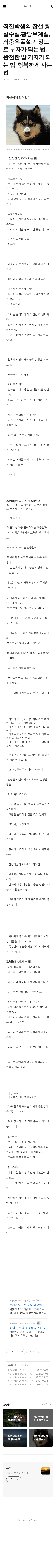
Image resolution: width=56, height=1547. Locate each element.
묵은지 (10, 1468)
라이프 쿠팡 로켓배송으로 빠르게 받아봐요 (27, 1328)
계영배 (10, 1364)
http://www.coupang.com (22, 1300)
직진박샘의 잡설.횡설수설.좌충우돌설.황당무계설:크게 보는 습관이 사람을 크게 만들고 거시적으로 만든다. (18, 1377)
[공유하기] (18, 1351)
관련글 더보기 (47, 1404)
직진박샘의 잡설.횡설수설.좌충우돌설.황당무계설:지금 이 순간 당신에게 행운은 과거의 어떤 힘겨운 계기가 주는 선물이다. (18, 1370)
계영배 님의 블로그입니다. (17, 1473)
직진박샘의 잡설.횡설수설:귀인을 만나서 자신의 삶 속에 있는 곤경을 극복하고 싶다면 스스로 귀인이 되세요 (18, 1384)
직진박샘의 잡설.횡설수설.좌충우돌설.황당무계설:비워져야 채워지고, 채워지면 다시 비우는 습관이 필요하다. (18, 1374)
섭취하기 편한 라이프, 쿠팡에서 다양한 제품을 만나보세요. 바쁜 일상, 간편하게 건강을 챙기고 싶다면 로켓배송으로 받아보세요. (27, 1333)
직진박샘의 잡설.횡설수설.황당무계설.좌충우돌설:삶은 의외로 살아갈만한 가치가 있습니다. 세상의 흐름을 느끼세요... (18, 1381)
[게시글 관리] (22, 1351)
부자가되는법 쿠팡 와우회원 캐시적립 (27, 1305)
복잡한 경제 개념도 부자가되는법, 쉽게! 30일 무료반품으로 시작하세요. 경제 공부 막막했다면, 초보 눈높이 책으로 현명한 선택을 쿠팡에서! (27, 1311)
